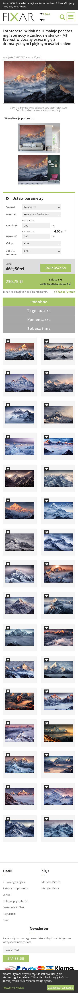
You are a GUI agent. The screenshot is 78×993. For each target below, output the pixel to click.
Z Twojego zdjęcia (14, 882)
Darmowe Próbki (13, 907)
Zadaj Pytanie (66, 292)
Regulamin (9, 913)
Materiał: (11, 214)
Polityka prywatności (15, 901)
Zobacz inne (39, 328)
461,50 (13, 268)
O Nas (7, 894)
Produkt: (10, 207)
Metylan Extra (50, 888)
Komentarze (39, 319)
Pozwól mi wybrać (13, 987)
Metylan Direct (50, 882)
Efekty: (9, 243)
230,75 (12, 281)
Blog (5, 920)
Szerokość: (12, 225)
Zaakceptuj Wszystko (60, 987)
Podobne (38, 301)
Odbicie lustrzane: (11, 252)
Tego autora (39, 310)
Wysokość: (11, 236)
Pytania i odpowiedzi (15, 888)
